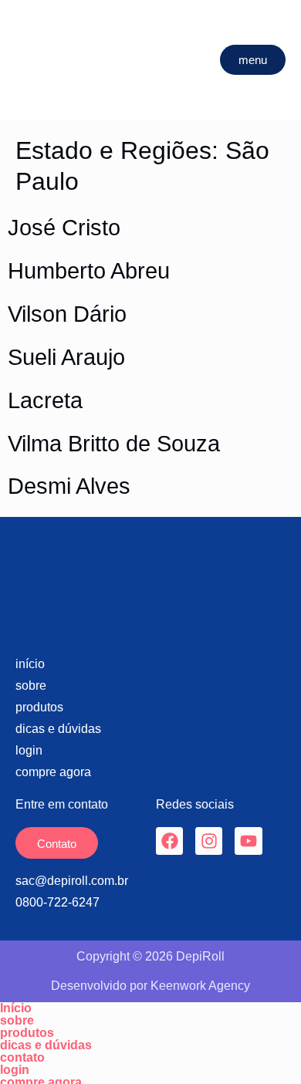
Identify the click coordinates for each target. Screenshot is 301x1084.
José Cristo (64, 227)
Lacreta (45, 400)
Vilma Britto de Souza (114, 443)
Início (16, 1008)
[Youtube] (248, 840)
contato (22, 1058)
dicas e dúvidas (46, 1045)
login (14, 1070)
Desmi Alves (69, 486)
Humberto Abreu (89, 270)
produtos (27, 1033)
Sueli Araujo (66, 357)
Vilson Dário (67, 314)
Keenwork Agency (200, 985)
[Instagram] (208, 840)
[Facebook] (169, 840)
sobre (17, 1021)
